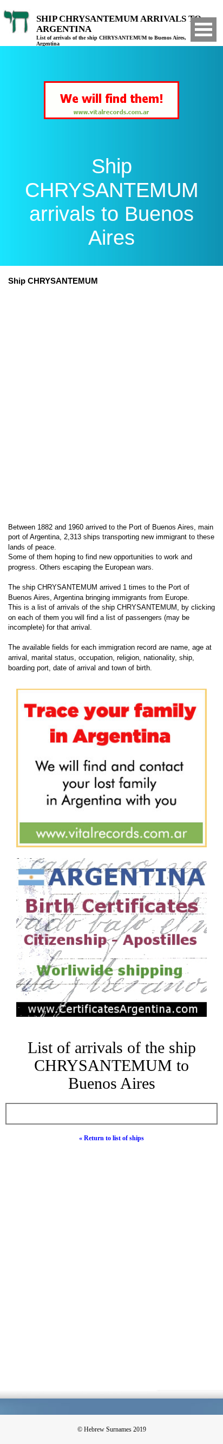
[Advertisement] (111, 405)
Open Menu (204, 29)
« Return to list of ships (111, 1138)
